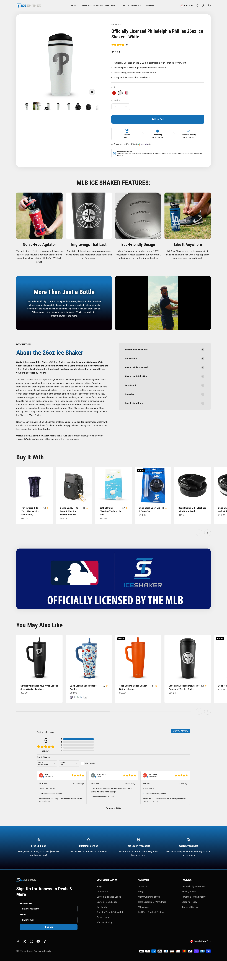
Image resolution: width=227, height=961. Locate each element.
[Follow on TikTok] (45, 941)
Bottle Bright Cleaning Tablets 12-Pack (110, 511)
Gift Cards (102, 907)
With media (90, 763)
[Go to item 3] (48, 106)
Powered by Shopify (42, 951)
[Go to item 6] (79, 106)
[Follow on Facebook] (18, 941)
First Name (26, 903)
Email (23, 914)
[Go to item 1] (27, 106)
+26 (85, 697)
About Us (143, 886)
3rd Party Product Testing (151, 912)
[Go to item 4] (58, 106)
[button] (119, 45)
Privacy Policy (189, 891)
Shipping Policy (189, 902)
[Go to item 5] (69, 106)
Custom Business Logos (109, 896)
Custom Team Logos (107, 902)
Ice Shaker (116, 24)
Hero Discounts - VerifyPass (152, 902)
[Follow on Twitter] (25, 941)
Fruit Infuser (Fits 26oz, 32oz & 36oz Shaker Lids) (29, 511)
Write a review (180, 731)
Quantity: (115, 100)
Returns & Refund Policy (193, 896)
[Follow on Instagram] (31, 941)
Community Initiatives (149, 896)
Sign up (49, 926)
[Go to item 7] (90, 106)
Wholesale (143, 907)
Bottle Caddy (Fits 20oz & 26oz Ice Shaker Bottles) (69, 511)
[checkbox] (91, 763)
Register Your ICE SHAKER (110, 912)
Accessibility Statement (193, 886)
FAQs (99, 886)
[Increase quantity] (126, 107)
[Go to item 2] (37, 106)
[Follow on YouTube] (38, 941)
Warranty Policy (104, 922)
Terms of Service (190, 907)
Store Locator (103, 917)
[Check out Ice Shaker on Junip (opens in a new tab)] (118, 808)
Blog (140, 891)
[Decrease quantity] (115, 107)
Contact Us (102, 891)
